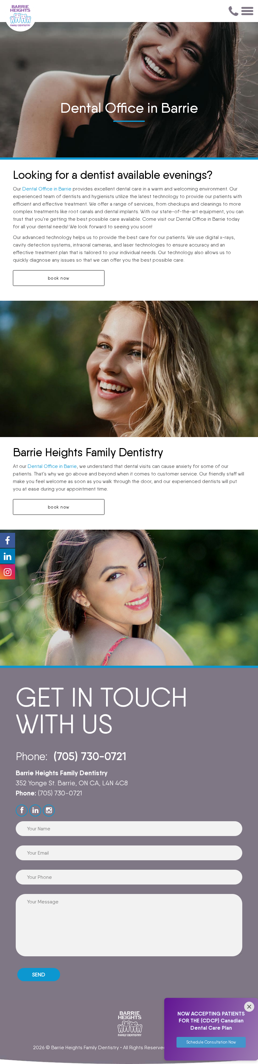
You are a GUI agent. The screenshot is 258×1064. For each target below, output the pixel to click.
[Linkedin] (35, 810)
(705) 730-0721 (89, 756)
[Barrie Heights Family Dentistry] (20, 15)
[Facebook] (22, 810)
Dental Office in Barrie (46, 189)
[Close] (249, 1007)
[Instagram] (49, 810)
